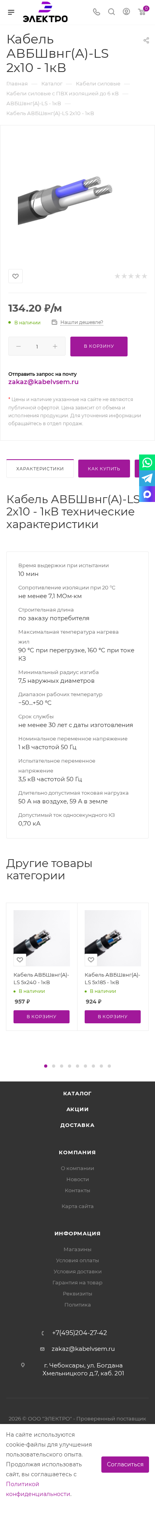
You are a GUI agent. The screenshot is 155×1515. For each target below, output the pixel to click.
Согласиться (125, 1464)
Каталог (77, 1093)
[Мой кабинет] (126, 12)
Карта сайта (78, 1206)
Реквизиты (77, 1293)
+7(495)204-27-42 (79, 1333)
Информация (77, 1233)
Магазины (77, 1249)
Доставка (77, 1125)
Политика (77, 1304)
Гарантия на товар (77, 1282)
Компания (77, 1152)
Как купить (104, 469)
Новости (77, 1179)
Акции (77, 1109)
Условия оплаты (77, 1260)
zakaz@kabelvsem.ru (43, 382)
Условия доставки (78, 1271)
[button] (46, 1066)
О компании (77, 1168)
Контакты (77, 1190)
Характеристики (40, 469)
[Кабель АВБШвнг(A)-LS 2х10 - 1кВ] (77, 195)
